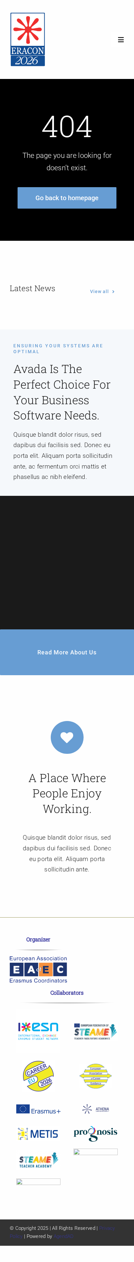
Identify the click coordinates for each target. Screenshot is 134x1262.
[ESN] (38, 1012)
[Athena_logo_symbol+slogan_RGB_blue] (96, 1102)
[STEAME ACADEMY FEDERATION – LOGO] (96, 1025)
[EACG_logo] (95, 1067)
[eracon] (28, 15)
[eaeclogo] (38, 959)
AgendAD (64, 1236)
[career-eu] (38, 1063)
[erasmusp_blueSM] (38, 1107)
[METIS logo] (38, 1129)
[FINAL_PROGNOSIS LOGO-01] (96, 1128)
